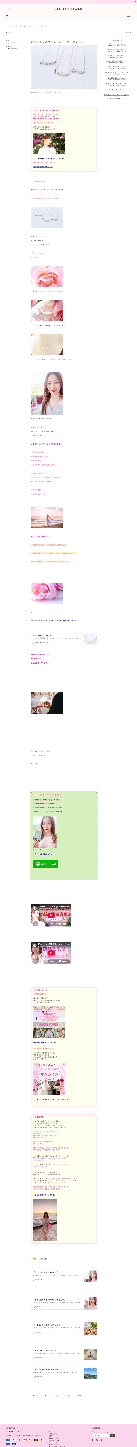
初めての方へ (54, 1442)
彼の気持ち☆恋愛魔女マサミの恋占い (117, 83)
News (15, 26)
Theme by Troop (12, 1435)
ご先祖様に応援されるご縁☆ (117, 78)
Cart (129, 16)
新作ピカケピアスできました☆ (116, 49)
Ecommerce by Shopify (34, 1435)
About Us (52, 1432)
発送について (54, 1444)
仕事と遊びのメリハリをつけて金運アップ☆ (116, 96)
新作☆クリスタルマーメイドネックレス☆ (57, 41)
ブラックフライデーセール (116, 44)
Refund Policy (54, 1440)
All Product (53, 1434)
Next (127, 33)
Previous (11, 33)
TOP (50, 1436)
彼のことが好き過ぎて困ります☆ (116, 61)
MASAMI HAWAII (68, 9)
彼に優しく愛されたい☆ (116, 89)
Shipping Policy (54, 1438)
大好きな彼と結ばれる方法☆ (117, 66)
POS (20, 1435)
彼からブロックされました (116, 55)
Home (8, 26)
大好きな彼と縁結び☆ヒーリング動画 (117, 72)
